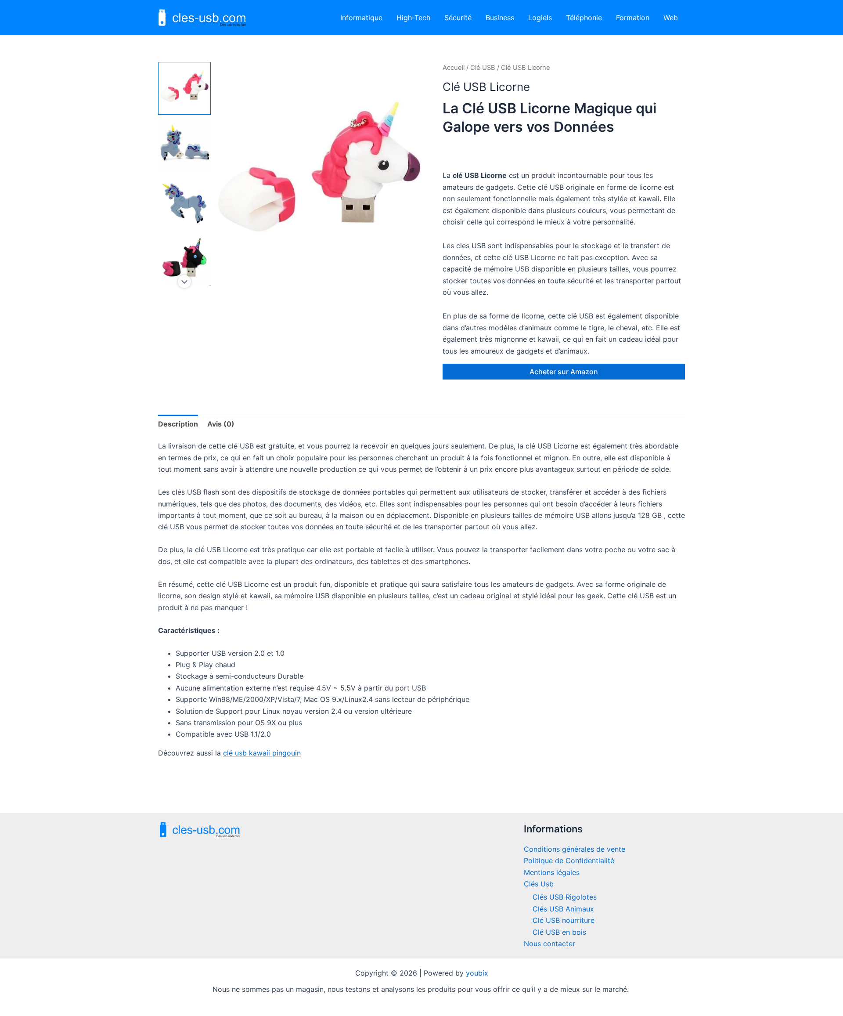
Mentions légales (552, 872)
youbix (477, 973)
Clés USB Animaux (563, 908)
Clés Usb (539, 883)
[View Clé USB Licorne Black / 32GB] (184, 259)
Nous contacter (549, 943)
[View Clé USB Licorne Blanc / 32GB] (184, 88)
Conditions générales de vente (574, 849)
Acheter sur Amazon (564, 371)
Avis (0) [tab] (220, 423)
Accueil (454, 68)
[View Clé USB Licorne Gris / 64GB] (184, 202)
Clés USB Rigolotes (565, 897)
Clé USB (482, 68)
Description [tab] (178, 423)
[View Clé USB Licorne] (184, 145)
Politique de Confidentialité (569, 860)
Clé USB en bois (559, 932)
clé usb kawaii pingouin (262, 752)
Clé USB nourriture (563, 920)
